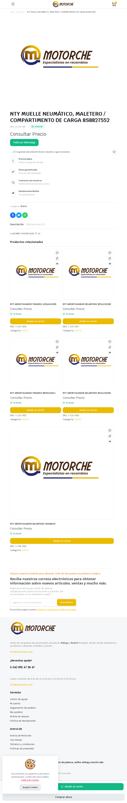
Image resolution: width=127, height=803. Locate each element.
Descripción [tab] (17, 224)
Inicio (12, 12)
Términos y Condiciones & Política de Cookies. (57, 609)
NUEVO (21, 12)
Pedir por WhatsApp (24, 142)
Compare (57, 258)
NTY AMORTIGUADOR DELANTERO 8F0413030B (87, 304)
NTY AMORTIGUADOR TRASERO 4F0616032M (33, 304)
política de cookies (30, 780)
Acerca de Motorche (20, 735)
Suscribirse (66, 602)
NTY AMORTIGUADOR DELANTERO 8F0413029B (87, 393)
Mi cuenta (15, 703)
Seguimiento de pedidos (23, 707)
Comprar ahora (63, 797)
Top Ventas (16, 740)
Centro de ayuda (18, 699)
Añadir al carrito (74, 786)
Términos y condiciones (22, 744)
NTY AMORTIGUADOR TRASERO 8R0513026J (32, 393)
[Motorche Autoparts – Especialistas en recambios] (63, 4)
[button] (114, 152)
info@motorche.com (21, 651)
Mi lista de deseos (19, 716)
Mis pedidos (16, 712)
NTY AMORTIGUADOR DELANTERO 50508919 (32, 523)
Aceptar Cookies (30, 787)
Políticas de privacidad (22, 748)
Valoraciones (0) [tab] (35, 224)
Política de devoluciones (23, 720)
